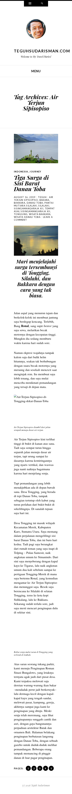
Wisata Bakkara (40, 214)
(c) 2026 (26, 785)
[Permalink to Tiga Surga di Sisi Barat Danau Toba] (36, 148)
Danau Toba (35, 202)
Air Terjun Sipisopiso (33, 198)
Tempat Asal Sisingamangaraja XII (34, 210)
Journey (35, 171)
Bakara (44, 200)
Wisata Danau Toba (27, 217)
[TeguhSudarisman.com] (36, 30)
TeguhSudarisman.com (42, 51)
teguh (42, 197)
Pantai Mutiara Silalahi (34, 204)
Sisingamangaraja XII (28, 208)
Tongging (20, 214)
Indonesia (21, 171)
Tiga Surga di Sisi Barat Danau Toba (31, 183)
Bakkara (19, 202)
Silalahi (43, 205)
